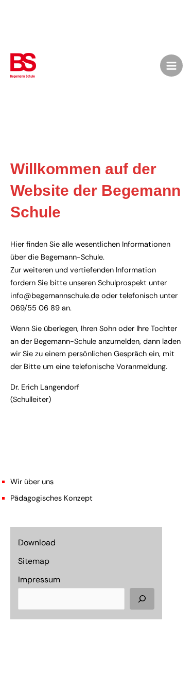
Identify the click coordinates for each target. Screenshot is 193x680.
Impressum (39, 579)
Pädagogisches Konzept (51, 498)
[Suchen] (142, 599)
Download (37, 542)
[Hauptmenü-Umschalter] (171, 65)
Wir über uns (32, 482)
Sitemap (33, 561)
